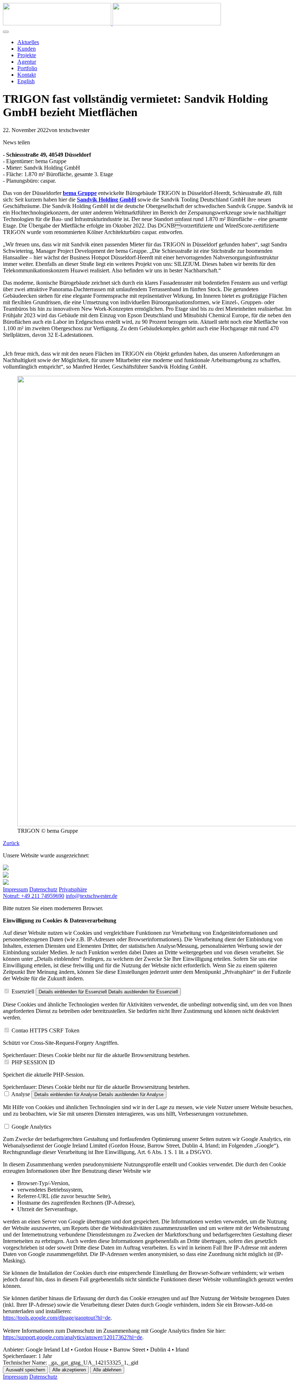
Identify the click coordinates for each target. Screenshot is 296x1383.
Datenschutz (43, 889)
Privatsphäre (73, 889)
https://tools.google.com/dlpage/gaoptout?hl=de (56, 1318)
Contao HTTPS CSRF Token (45, 1030)
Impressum (15, 889)
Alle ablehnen (107, 1370)
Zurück (11, 843)
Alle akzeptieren (69, 1370)
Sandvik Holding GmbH (106, 199)
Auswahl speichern (25, 1370)
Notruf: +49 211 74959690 (33, 896)
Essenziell (23, 991)
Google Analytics (31, 1127)
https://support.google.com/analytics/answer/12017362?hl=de (72, 1337)
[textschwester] (112, 23)
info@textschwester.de (91, 896)
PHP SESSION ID (33, 1062)
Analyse (20, 1094)
